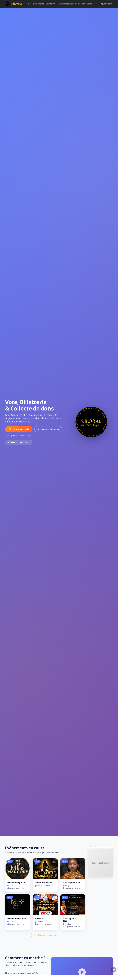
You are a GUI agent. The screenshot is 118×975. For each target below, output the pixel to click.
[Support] (113, 969)
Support (82, 4)
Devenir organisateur (67, 4)
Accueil (28, 4)
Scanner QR (51, 4)
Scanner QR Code (20, 429)
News (89, 4)
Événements (38, 4)
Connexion (107, 4)
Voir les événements (49, 429)
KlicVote (16, 3)
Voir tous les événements (45, 935)
